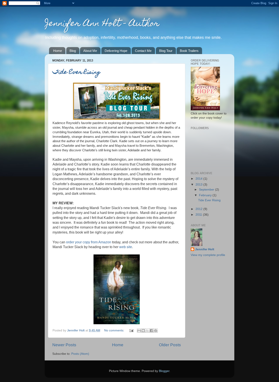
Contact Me (143, 51)
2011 (199, 214)
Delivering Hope (116, 51)
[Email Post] (131, 330)
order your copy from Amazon (88, 242)
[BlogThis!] (143, 330)
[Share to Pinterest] (155, 330)
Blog (73, 51)
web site (125, 247)
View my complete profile (208, 255)
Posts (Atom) (80, 353)
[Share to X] (147, 330)
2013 (199, 184)
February (206, 195)
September (207, 189)
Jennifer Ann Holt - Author (102, 24)
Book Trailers (189, 51)
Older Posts (170, 345)
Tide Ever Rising (76, 72)
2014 (199, 178)
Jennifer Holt (204, 249)
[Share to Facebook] (151, 330)
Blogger (164, 371)
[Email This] (139, 330)
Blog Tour (165, 51)
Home (57, 51)
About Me (90, 51)
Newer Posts (64, 345)
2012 (199, 209)
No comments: (114, 330)
